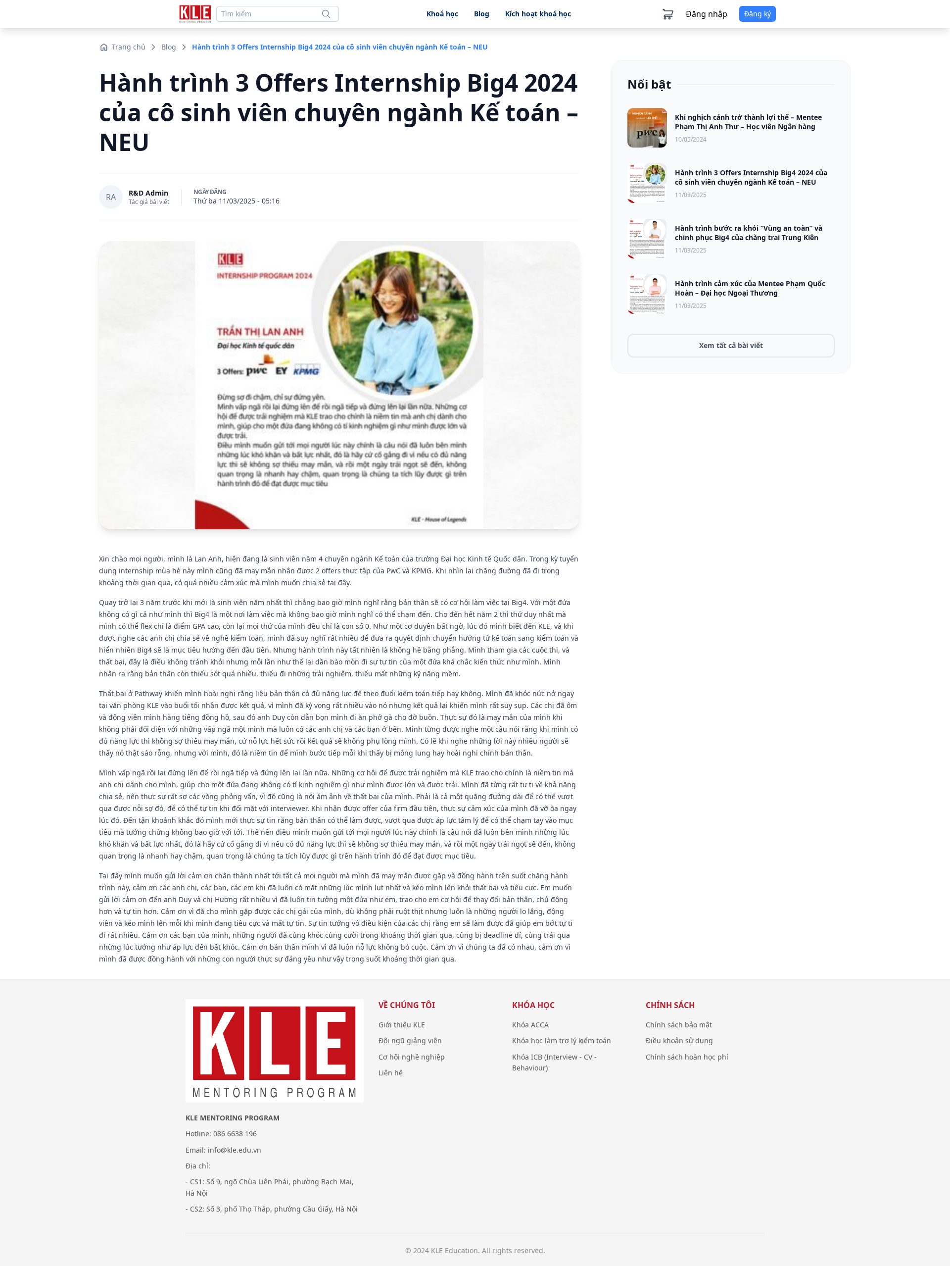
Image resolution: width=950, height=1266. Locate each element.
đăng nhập (706, 13)
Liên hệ (391, 1072)
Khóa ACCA (530, 1024)
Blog (481, 13)
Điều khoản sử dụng (679, 1040)
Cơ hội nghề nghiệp (412, 1057)
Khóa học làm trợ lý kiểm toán (561, 1040)
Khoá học (442, 13)
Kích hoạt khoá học (538, 13)
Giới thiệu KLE (402, 1024)
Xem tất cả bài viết (731, 345)
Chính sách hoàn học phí (687, 1057)
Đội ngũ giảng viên (410, 1040)
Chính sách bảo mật (679, 1024)
